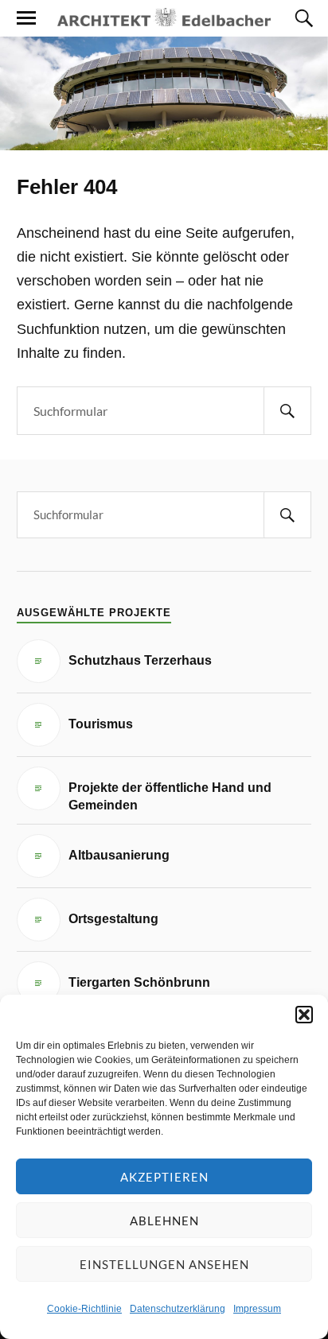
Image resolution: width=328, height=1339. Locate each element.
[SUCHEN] (287, 410)
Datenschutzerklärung (177, 1308)
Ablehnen (164, 1220)
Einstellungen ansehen (164, 1264)
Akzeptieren (164, 1177)
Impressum (257, 1308)
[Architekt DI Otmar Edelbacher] (164, 17)
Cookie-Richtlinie (84, 1308)
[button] (304, 1015)
